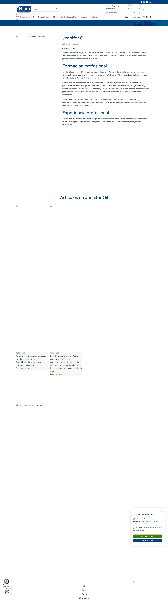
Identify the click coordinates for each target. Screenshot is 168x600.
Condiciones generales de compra (37, 583)
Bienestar (102, 421)
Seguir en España (147, 540)
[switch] (7, 592)
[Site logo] (24, 9)
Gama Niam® (76, 421)
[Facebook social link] (141, 2)
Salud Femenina (105, 416)
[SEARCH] (57, 9)
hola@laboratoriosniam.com (24, 2)
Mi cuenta (103, 431)
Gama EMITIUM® (78, 426)
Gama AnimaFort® (78, 416)
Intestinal (130, 431)
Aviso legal (20, 583)
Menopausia (131, 411)
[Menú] (10, 579)
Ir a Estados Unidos (147, 536)
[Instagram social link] (144, 2)
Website (66, 48)
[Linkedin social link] (149, 2)
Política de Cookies (76, 583)
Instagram (76, 48)
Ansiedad (130, 421)
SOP (128, 416)
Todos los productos (107, 411)
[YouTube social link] (146, 2)
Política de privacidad (59, 583)
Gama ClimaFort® (78, 411)
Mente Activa (104, 426)
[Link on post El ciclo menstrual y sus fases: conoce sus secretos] (83, 296)
